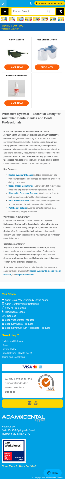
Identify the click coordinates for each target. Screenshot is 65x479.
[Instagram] (29, 403)
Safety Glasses (16, 39)
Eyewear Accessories (16, 75)
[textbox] (27, 11)
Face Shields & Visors (47, 39)
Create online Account (51, 3)
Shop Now (16, 67)
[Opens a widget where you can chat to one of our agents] (52, 473)
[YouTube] (35, 403)
